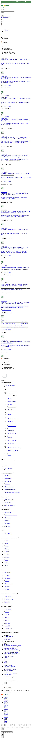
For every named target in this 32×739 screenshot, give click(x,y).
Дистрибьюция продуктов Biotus (12, 647)
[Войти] (1, 19)
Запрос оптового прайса (10, 648)
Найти (2, 15)
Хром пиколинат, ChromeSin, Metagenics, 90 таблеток (14, 269)
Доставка (6, 663)
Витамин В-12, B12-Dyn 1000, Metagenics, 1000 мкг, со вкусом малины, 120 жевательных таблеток (14, 306)
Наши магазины (8, 674)
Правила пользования (9, 654)
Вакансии (6, 644)
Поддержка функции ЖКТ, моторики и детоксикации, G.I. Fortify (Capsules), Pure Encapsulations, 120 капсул (15, 142)
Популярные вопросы (9, 671)
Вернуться (3, 632)
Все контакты (7, 639)
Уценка (5, 662)
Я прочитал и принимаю (6, 732)
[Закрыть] (2, 729)
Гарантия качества (8, 670)
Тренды (5, 657)
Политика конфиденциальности (12, 653)
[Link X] (11, 688)
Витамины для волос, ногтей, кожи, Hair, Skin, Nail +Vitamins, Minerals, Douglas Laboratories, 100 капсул (14, 252)
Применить (15, 632)
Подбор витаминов (8, 656)
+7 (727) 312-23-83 (5, 17)
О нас (5, 643)
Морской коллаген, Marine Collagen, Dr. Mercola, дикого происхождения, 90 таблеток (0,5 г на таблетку (15, 216)
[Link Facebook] (5, 688)
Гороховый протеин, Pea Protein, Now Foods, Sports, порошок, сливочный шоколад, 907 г (14, 197)
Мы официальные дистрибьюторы (12, 645)
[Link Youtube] (9, 688)
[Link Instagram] (7, 688)
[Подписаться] (5, 683)
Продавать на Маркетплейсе (11, 649)
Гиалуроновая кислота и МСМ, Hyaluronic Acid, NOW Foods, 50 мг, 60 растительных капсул (14, 160)
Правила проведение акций (11, 652)
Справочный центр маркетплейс (12, 650)
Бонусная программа (9, 667)
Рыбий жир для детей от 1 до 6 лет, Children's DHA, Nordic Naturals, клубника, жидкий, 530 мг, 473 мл (15, 288)
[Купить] (2, 72)
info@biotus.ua (7, 637)
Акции (5, 661)
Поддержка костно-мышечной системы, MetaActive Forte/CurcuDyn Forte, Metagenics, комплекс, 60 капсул (14, 326)
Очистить (9, 632)
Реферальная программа (10, 669)
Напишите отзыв (6, 85)
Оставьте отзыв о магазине (10, 673)
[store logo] (5, 6)
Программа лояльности (9, 666)
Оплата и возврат (8, 665)
